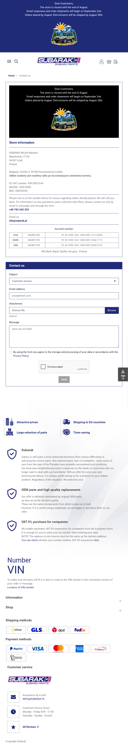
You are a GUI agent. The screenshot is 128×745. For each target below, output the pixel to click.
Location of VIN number (20, 587)
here (96, 540)
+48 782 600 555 (19, 209)
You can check (30, 540)
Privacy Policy (20, 355)
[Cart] (109, 61)
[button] (19, 61)
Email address (17, 289)
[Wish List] (115, 61)
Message (14, 322)
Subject (13, 274)
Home (11, 75)
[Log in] (101, 61)
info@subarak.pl (18, 220)
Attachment (15, 303)
